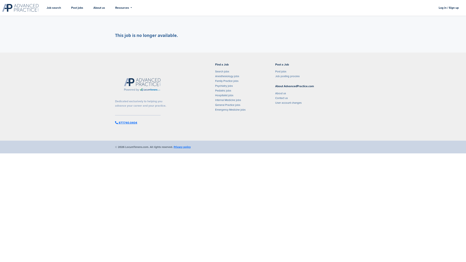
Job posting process (287, 76)
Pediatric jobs (223, 91)
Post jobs (77, 8)
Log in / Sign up (449, 8)
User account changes (288, 103)
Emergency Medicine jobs (230, 110)
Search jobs (222, 72)
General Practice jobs (227, 105)
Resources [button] (122, 8)
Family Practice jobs (226, 81)
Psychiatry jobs (224, 86)
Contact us (281, 98)
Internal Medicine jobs (228, 100)
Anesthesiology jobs (227, 76)
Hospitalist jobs (224, 95)
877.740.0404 (127, 123)
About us (99, 8)
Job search (54, 8)
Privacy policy (182, 147)
